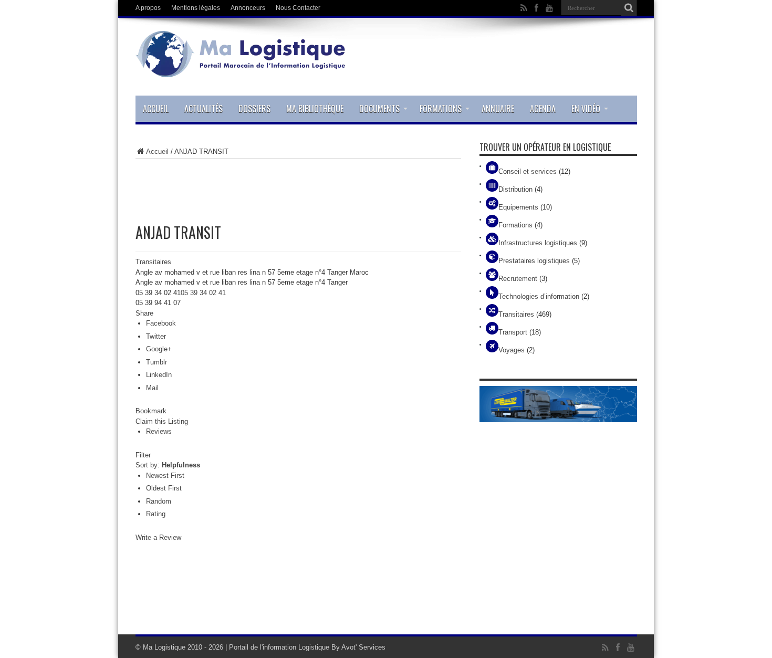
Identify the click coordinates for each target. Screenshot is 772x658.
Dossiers (254, 108)
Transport (512, 332)
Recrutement (517, 279)
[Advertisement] (298, 185)
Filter (143, 455)
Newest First (165, 475)
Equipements (518, 207)
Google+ (159, 349)
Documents (379, 108)
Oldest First (164, 488)
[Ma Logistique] (240, 69)
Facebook (161, 323)
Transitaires (153, 262)
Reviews (159, 431)
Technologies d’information (538, 296)
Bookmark (150, 411)
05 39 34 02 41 (203, 293)
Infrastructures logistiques (537, 243)
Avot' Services (363, 647)
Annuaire (498, 108)
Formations (441, 108)
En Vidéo (585, 108)
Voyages (511, 350)
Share (144, 313)
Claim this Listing (161, 421)
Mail (152, 388)
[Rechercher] (629, 8)
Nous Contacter (298, 8)
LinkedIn (159, 375)
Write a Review (158, 537)
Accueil (156, 108)
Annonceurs (248, 8)
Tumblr (156, 362)
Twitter (156, 336)
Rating (155, 514)
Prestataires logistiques (534, 261)
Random (158, 501)
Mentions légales (195, 8)
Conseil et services (527, 171)
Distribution (515, 189)
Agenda (543, 108)
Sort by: (167, 465)
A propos (148, 8)
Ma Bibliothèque (314, 108)
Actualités (203, 108)
